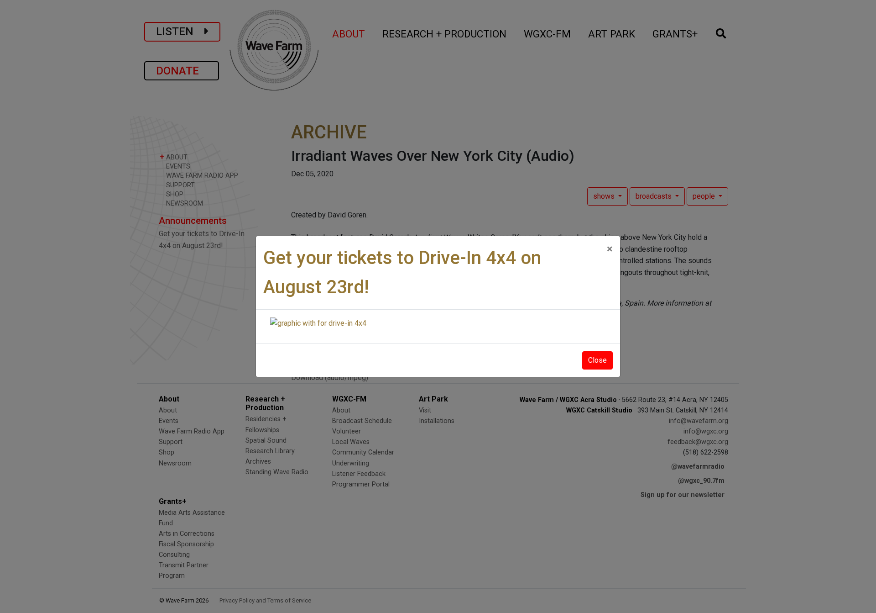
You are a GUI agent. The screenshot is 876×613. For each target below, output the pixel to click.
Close (597, 360)
